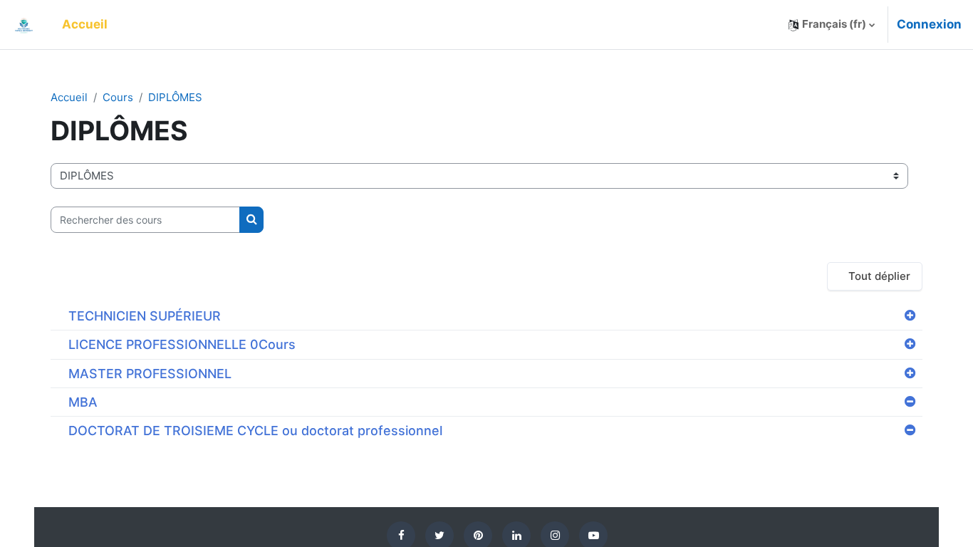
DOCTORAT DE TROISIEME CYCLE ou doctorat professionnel (255, 430)
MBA (83, 402)
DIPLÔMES (175, 97)
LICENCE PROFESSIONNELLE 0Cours (182, 344)
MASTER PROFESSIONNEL (149, 373)
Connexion (929, 24)
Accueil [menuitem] (85, 24)
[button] (832, 24)
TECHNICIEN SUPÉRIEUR (144, 315)
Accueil (69, 97)
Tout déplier (879, 276)
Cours (118, 97)
